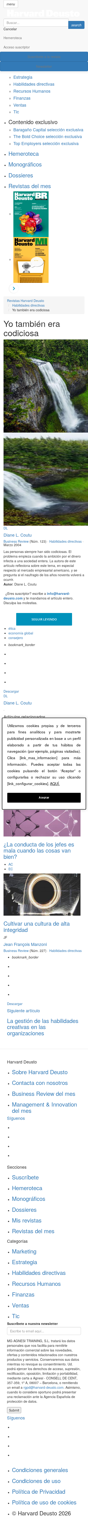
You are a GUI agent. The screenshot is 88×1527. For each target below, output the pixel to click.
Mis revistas (27, 1220)
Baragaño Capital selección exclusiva (48, 129)
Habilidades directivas (33, 84)
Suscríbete (25, 1177)
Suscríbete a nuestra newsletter (32, 1323)
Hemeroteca (13, 37)
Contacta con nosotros (40, 1082)
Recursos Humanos (31, 91)
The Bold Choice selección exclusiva (47, 136)
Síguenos (16, 1118)
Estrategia (22, 77)
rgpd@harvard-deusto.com (43, 1387)
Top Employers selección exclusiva (46, 143)
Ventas (19, 105)
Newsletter (44, 66)
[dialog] (44, 763)
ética (11, 628)
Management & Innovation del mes (44, 1107)
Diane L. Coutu (18, 535)
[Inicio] (44, 13)
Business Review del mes (43, 1093)
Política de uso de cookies (44, 1502)
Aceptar (44, 797)
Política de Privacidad (38, 1491)
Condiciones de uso (36, 1480)
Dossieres (20, 175)
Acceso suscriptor (17, 47)
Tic (16, 111)
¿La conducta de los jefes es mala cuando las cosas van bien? (39, 850)
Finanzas (22, 98)
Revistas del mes (29, 186)
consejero (15, 637)
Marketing (24, 1251)
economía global (20, 633)
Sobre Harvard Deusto (40, 1072)
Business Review (16, 541)
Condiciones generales (40, 1470)
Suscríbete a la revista (44, 56)
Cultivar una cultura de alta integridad (37, 926)
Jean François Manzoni (25, 944)
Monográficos (25, 164)
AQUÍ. (55, 783)
